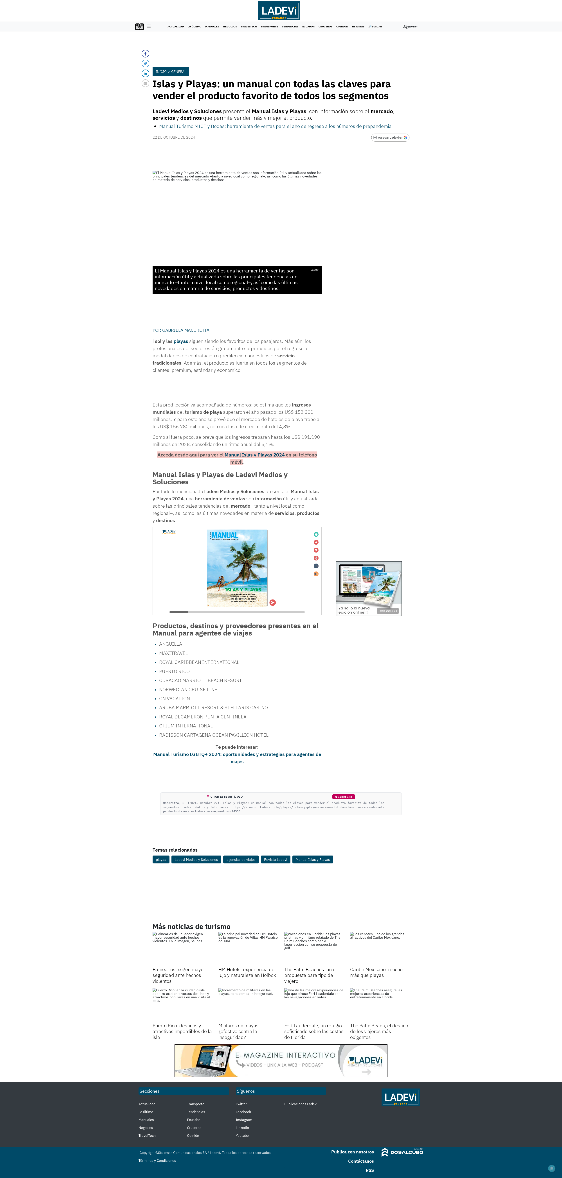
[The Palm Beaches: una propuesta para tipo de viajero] (314, 948)
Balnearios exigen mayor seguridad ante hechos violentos (179, 975)
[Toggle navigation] (147, 26)
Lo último (194, 26)
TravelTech (249, 26)
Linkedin (242, 1127)
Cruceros (325, 26)
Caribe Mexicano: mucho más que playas (376, 972)
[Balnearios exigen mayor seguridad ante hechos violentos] (182, 948)
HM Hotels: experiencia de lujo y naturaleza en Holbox (247, 972)
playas (181, 341)
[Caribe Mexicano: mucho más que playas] (379, 948)
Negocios (230, 26)
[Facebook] (145, 53)
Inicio (161, 71)
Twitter (241, 1104)
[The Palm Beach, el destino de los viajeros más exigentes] (379, 1005)
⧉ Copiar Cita (343, 796)
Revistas (358, 26)
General (178, 71)
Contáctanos (361, 1161)
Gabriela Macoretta (185, 330)
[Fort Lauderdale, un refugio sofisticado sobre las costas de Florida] (314, 1005)
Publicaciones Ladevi (300, 1104)
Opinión (342, 26)
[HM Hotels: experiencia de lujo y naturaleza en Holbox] (248, 948)
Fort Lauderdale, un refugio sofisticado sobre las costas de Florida (314, 1031)
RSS (370, 1170)
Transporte (269, 26)
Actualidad (176, 26)
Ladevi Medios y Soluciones (196, 859)
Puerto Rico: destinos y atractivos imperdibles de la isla (182, 1031)
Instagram (244, 1119)
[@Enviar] (145, 83)
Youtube (242, 1135)
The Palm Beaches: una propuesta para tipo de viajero (309, 975)
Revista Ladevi (275, 859)
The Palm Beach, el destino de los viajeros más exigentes (379, 1031)
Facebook (243, 1112)
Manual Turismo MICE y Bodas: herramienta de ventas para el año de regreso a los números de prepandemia (275, 126)
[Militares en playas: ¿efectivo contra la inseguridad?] (248, 1005)
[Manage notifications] (551, 1168)
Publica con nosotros (352, 1152)
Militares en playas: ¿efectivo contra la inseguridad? (239, 1031)
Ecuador (308, 26)
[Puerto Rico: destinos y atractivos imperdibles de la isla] (182, 1005)
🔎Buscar (375, 26)
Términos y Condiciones (157, 1160)
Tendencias (290, 26)
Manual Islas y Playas (313, 859)
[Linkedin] (145, 73)
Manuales (212, 26)
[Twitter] (145, 63)
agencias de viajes (241, 859)
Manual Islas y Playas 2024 (255, 454)
